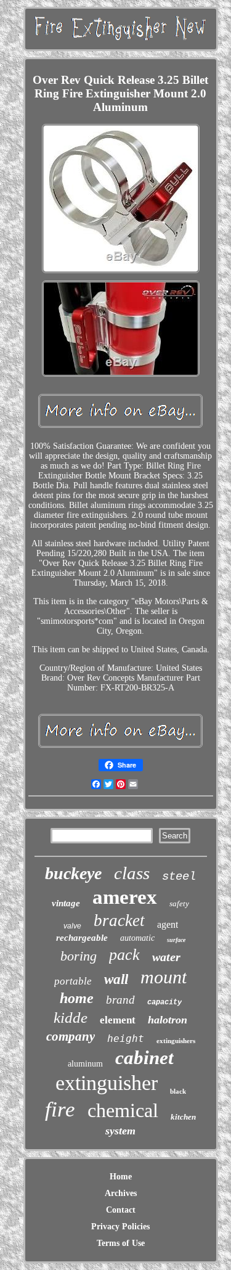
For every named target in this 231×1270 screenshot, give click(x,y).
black (178, 1091)
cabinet (144, 1057)
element (118, 1020)
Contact (121, 1210)
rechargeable (82, 938)
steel (179, 876)
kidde (70, 1017)
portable (73, 981)
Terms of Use (121, 1243)
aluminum (85, 1063)
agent (167, 924)
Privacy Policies (120, 1226)
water (166, 957)
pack (124, 955)
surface (176, 939)
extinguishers (175, 1040)
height (125, 1038)
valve (72, 926)
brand (120, 999)
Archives (121, 1193)
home (77, 998)
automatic (137, 938)
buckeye (73, 873)
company (70, 1036)
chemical (122, 1110)
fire (60, 1109)
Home (121, 1176)
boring (78, 956)
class (132, 873)
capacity (164, 1002)
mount (163, 977)
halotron (167, 1020)
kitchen (183, 1116)
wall (116, 979)
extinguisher (106, 1082)
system (120, 1131)
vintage (66, 903)
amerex (124, 897)
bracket (119, 920)
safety (179, 903)
